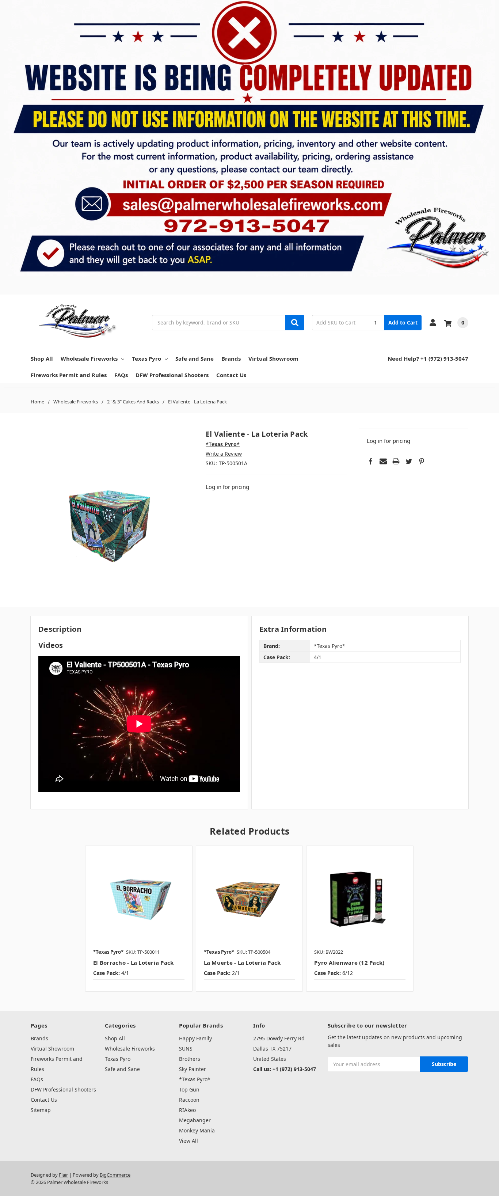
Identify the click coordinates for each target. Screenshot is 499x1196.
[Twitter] (408, 461)
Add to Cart (403, 322)
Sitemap (41, 1109)
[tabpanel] (138, 919)
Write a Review (224, 453)
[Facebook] (370, 461)
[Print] (396, 461)
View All (188, 1140)
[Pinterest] (421, 461)
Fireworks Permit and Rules (69, 375)
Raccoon (189, 1099)
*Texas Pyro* (194, 1079)
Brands (231, 358)
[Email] (383, 461)
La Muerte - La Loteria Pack (242, 962)
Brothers (189, 1058)
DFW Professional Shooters (172, 375)
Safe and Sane (194, 358)
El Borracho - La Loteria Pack (133, 962)
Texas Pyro (146, 358)
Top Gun (189, 1089)
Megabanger (195, 1120)
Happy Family (195, 1038)
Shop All (42, 358)
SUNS (186, 1048)
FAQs (121, 375)
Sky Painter (192, 1069)
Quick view (139, 899)
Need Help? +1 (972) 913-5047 (428, 358)
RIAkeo (187, 1109)
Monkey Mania (197, 1130)
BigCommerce (115, 1175)
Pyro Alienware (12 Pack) (349, 962)
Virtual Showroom (273, 358)
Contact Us (231, 375)
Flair (63, 1175)
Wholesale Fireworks (89, 358)
